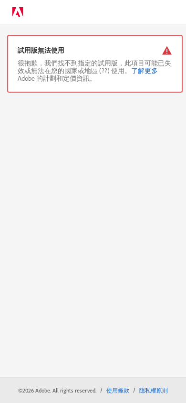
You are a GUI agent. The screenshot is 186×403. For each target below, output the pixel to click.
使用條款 (117, 390)
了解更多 (144, 70)
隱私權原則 (153, 390)
